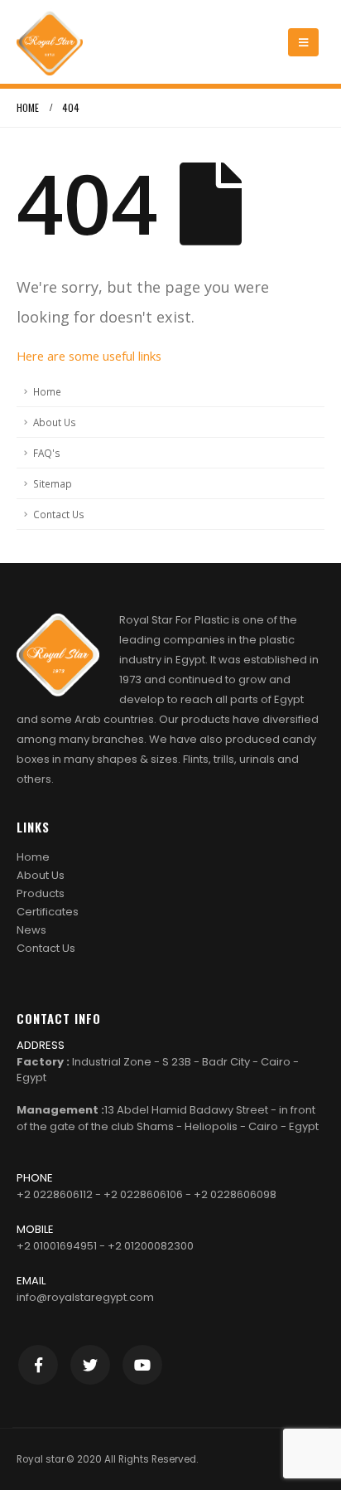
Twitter (90, 1365)
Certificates (48, 912)
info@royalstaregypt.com (85, 1297)
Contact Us (58, 514)
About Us (54, 422)
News (31, 930)
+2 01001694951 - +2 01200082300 (105, 1246)
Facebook (38, 1365)
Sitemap (52, 483)
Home (47, 391)
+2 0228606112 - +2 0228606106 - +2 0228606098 (146, 1194)
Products (41, 893)
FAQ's (46, 452)
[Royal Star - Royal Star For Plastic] (50, 41)
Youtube (142, 1365)
